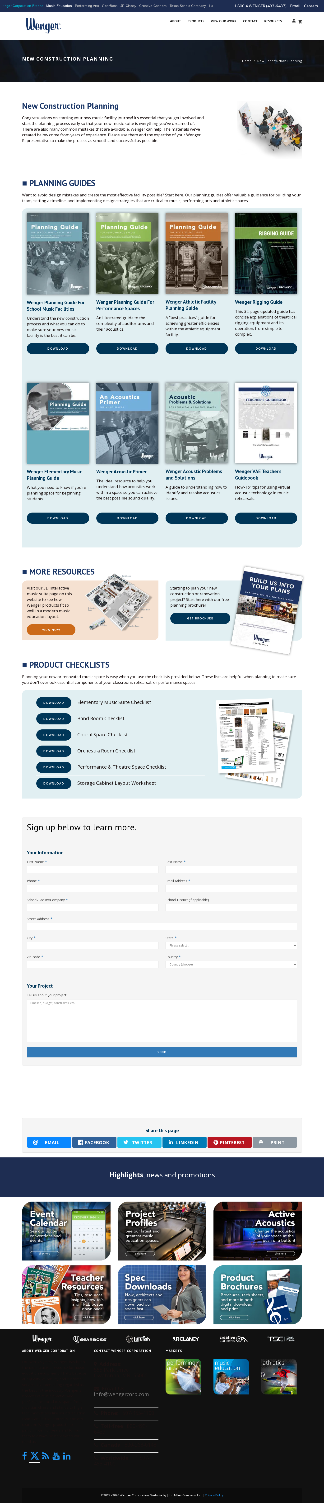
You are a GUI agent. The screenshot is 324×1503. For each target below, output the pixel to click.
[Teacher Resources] (66, 1294)
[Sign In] (293, 21)
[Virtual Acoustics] (257, 1231)
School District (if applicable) (187, 900)
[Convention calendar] (66, 1231)
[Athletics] (281, 1376)
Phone (33, 881)
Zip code (35, 957)
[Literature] (257, 1294)
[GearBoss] (90, 1339)
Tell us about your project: (47, 995)
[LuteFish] (138, 1339)
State (171, 938)
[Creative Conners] (233, 1339)
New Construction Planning (279, 61)
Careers (311, 6)
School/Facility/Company (47, 900)
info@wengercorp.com (121, 1394)
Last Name (176, 862)
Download (57, 349)
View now (51, 630)
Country (173, 957)
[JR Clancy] (186, 1339)
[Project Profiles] (162, 1231)
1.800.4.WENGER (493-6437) (260, 6)
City (31, 938)
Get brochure (200, 618)
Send (162, 1052)
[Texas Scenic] (281, 1339)
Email (295, 6)
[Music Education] (233, 1376)
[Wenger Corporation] (43, 20)
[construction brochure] (267, 610)
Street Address (39, 919)
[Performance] (186, 1376)
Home (247, 61)
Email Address (178, 881)
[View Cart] (299, 21)
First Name (37, 862)
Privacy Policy (214, 1495)
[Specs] (162, 1294)
